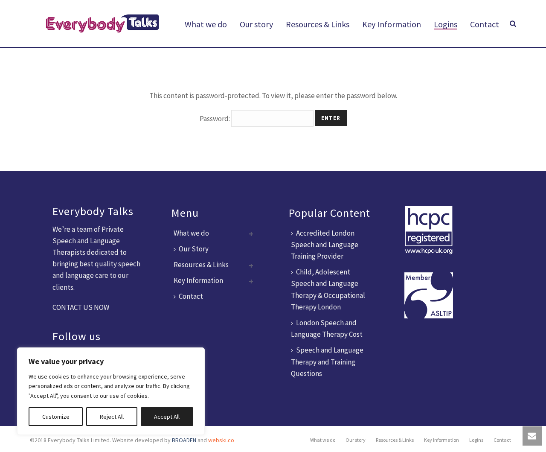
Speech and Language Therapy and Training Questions (327, 361)
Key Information (391, 24)
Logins (445, 24)
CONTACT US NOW (80, 307)
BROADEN (184, 440)
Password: (215, 118)
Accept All (167, 416)
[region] (111, 391)
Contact (484, 24)
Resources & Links (317, 24)
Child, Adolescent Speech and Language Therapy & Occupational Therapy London (328, 289)
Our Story (194, 249)
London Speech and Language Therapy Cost (327, 328)
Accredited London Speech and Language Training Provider (324, 244)
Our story (256, 24)
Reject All (112, 416)
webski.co (221, 440)
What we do (206, 24)
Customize (56, 416)
